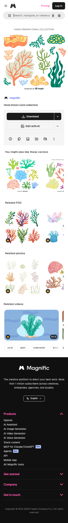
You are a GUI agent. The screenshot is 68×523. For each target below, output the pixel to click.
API (6, 455)
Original (23, 31)
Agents (11, 451)
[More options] (53, 138)
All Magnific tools (14, 464)
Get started (11, 474)
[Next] (63, 175)
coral (10, 347)
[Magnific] (34, 369)
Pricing (45, 5)
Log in (58, 5)
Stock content (12, 442)
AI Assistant (10, 424)
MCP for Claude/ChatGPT (22, 446)
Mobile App (10, 460)
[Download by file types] (57, 116)
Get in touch (12, 495)
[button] (34, 398)
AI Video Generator (15, 433)
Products (10, 414)
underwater (39, 347)
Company (10, 484)
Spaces (8, 420)
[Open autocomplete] (8, 15)
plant (23, 347)
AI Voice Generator (14, 437)
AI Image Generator (15, 429)
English (34, 398)
